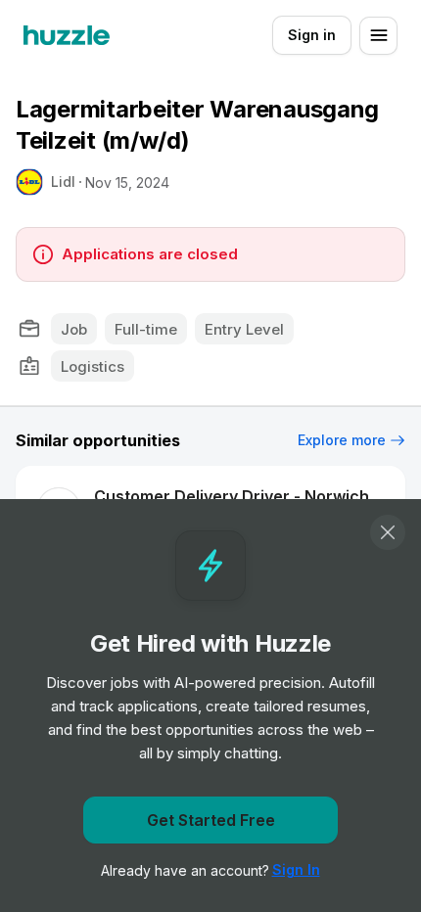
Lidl (63, 181)
